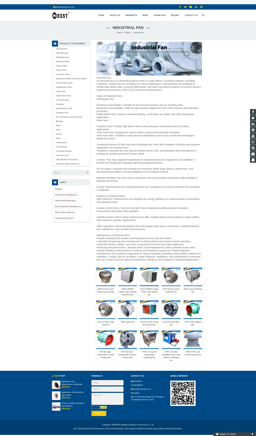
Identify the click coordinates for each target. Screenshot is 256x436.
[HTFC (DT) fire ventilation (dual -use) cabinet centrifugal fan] (171, 340)
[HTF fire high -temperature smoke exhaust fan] (105, 340)
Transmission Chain (64, 83)
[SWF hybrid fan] (127, 309)
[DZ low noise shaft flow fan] (105, 309)
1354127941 (137, 381)
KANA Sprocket (62, 57)
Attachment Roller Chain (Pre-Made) (71, 78)
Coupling (60, 104)
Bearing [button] (58, 189)
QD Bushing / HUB (64, 108)
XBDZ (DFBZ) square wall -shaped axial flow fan (127, 292)
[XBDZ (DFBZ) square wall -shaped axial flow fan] (127, 277)
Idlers (58, 130)
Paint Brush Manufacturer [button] (66, 195)
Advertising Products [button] (64, 218)
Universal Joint (62, 155)
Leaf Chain (60, 91)
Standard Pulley (62, 61)
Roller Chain (61, 70)
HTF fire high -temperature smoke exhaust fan (105, 355)
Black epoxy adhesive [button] (64, 212)
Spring (59, 134)
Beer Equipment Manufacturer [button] (68, 206)
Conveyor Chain (63, 74)
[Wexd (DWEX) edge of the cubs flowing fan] (149, 277)
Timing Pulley (61, 66)
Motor (58, 125)
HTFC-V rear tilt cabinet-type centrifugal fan (149, 355)
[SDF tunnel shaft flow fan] (193, 277)
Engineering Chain (64, 87)
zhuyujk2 (135, 393)
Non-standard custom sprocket (69, 117)
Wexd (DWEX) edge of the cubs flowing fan (149, 292)
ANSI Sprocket (62, 53)
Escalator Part (62, 113)
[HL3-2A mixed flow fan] (171, 309)
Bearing (59, 121)
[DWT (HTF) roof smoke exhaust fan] (193, 340)
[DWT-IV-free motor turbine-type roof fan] (105, 277)
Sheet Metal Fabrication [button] (65, 200)
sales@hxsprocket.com (65, 7)
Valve (58, 138)
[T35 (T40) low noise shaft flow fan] (171, 277)
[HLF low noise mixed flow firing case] (149, 309)
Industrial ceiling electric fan (67, 164)
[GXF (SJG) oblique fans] (193, 309)
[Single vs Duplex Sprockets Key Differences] (56, 410)
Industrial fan (128, 28)
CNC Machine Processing (67, 159)
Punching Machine (64, 151)
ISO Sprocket (61, 49)
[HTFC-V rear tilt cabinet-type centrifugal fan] (149, 340)
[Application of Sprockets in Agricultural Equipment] (56, 399)
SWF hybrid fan (127, 322)
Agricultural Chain (63, 96)
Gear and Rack (62, 100)
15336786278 (137, 385)
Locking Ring (61, 147)
